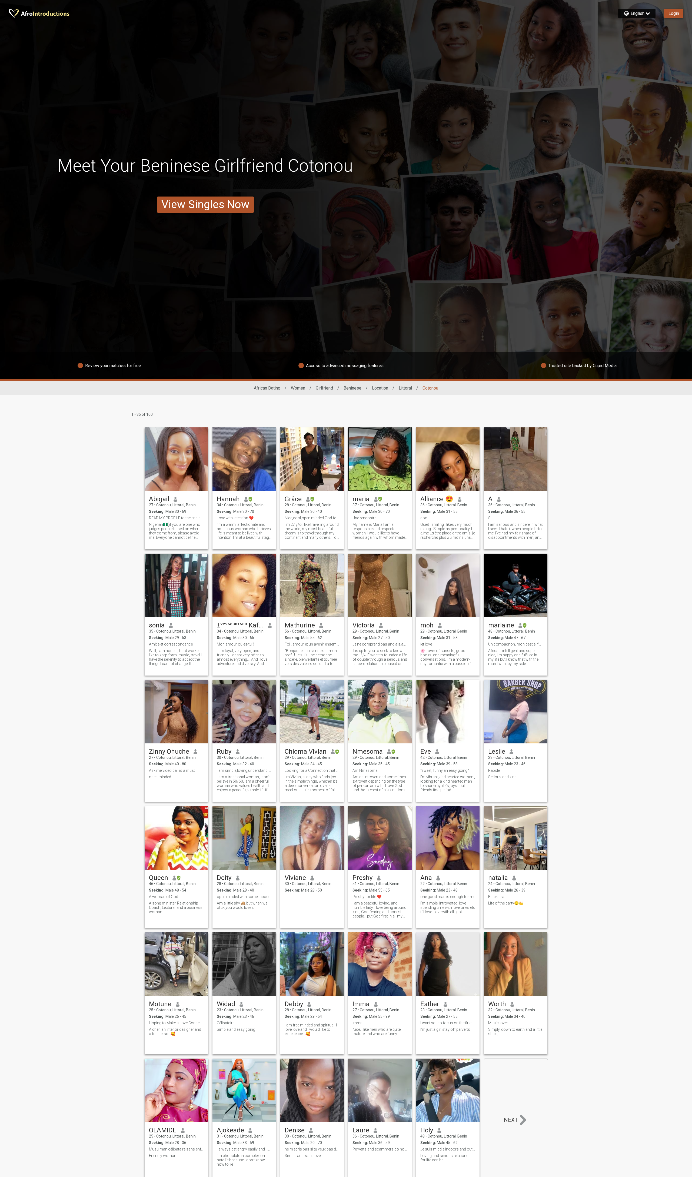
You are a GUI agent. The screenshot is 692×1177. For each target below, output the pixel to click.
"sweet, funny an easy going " (445, 770)
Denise (295, 1130)
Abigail (159, 499)
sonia (157, 625)
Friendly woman (162, 1155)
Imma (361, 1004)
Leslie (496, 751)
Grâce (293, 499)
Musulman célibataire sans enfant (176, 1149)
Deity (224, 878)
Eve (425, 751)
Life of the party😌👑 (505, 903)
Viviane (295, 878)
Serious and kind (502, 777)
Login (673, 13)
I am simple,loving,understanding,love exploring (244, 770)
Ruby (224, 751)
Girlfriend (324, 388)
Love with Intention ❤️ (235, 518)
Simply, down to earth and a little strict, (515, 1031)
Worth (497, 1004)
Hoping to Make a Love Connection (176, 1023)
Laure (360, 1130)
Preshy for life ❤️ (366, 897)
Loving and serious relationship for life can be (447, 1157)
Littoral (405, 388)
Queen (158, 878)
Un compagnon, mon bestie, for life (515, 644)
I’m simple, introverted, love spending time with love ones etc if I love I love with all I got (447, 907)
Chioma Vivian (306, 751)
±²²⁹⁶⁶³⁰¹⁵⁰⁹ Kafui (240, 625)
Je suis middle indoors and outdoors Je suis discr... (447, 1149)
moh (427, 625)
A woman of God (163, 897)
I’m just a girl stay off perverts (445, 1029)
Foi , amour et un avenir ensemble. (312, 644)
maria (361, 499)
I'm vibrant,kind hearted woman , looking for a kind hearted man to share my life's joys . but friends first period (447, 783)
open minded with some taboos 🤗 (244, 897)
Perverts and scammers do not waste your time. (379, 1149)
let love (426, 644)
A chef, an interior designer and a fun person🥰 (175, 1031)
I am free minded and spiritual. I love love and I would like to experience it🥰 (311, 1029)
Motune (160, 1004)
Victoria (363, 625)
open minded (160, 777)
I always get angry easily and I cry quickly (244, 1149)
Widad (226, 1004)
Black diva (496, 897)
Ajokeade (230, 1130)
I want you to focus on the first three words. (447, 1023)
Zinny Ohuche (169, 751)
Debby (294, 1004)
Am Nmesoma (365, 770)
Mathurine (300, 625)
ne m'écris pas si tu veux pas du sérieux (312, 1149)
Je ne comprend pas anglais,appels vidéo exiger (379, 644)
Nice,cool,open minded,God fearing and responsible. (312, 518)
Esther (429, 1004)
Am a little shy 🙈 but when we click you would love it (242, 905)
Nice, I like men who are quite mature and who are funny (376, 1031)
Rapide (494, 770)
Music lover (498, 1023)
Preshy (362, 878)
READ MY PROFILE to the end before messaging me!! (176, 518)
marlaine (501, 625)
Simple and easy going (236, 1029)
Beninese (352, 388)
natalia (498, 878)
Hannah (228, 499)
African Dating (267, 388)
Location (380, 388)
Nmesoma (367, 751)
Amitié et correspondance (171, 644)
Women (298, 388)
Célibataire (225, 1023)
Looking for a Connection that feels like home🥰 (312, 770)
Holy (426, 1130)
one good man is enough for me (447, 897)
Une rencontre (364, 518)
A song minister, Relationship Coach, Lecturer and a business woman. (175, 907)
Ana (426, 878)
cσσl (424, 518)
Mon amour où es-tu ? (235, 644)
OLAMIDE (163, 1130)
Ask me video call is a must (172, 770)
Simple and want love (303, 1155)
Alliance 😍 (436, 499)
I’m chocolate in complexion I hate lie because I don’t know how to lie (242, 1159)
